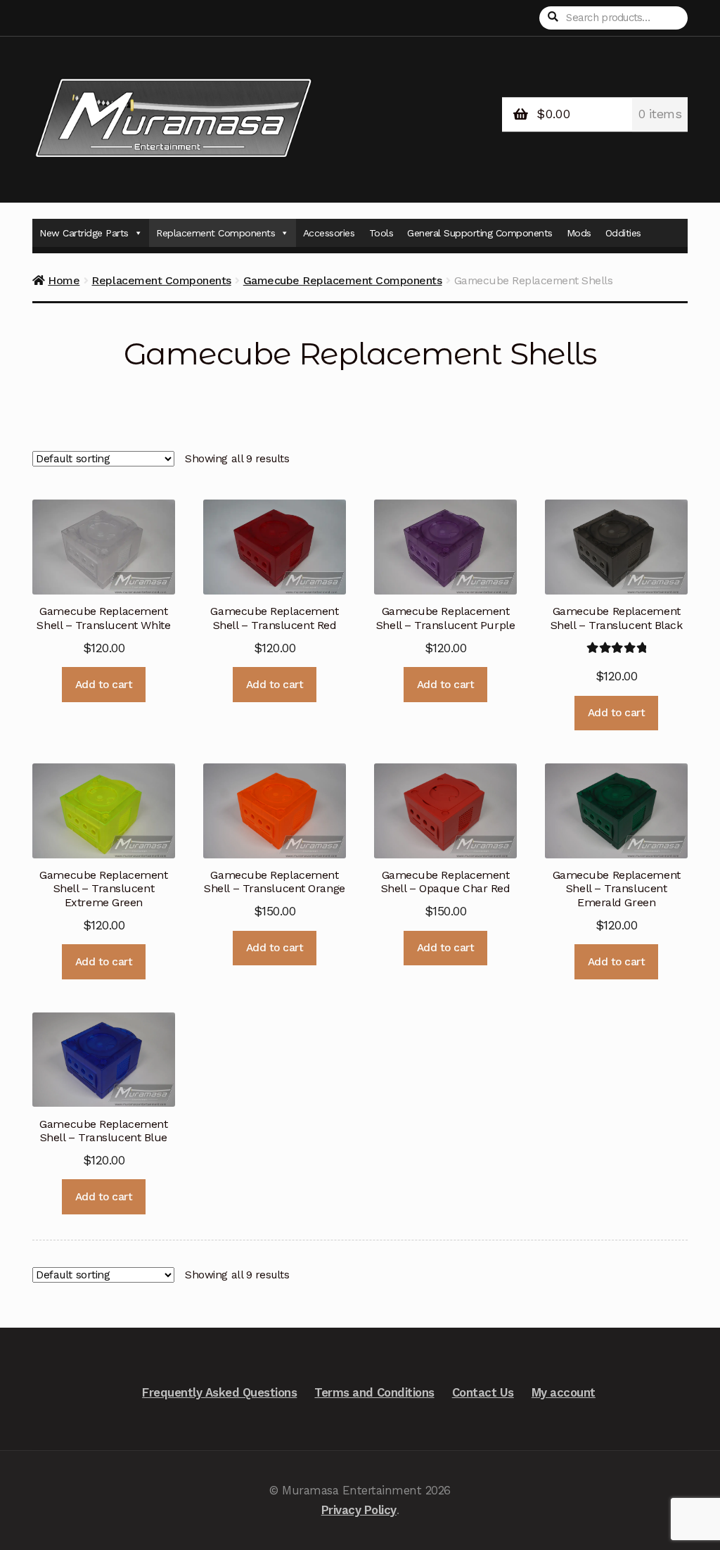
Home (63, 280)
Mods (579, 233)
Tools (381, 233)
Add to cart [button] (104, 684)
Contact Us (483, 1392)
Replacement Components (215, 233)
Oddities (623, 233)
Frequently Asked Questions (219, 1392)
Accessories (329, 233)
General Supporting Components (480, 233)
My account (564, 1392)
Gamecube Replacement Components (342, 280)
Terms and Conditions (374, 1392)
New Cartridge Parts (84, 233)
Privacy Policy (359, 1510)
